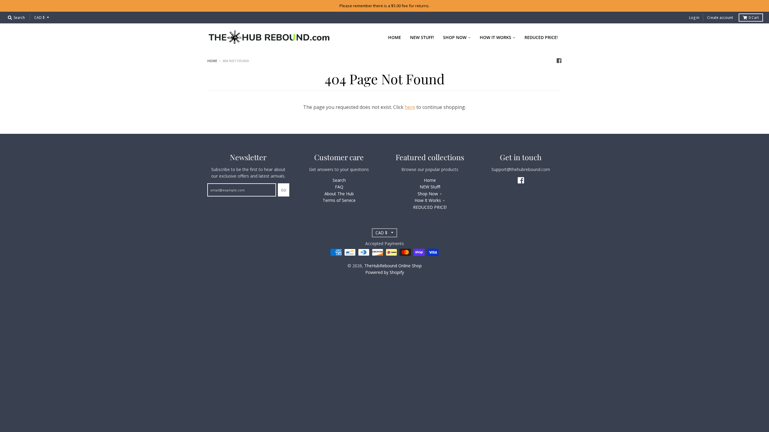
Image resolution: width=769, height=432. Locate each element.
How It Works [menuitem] (495, 37)
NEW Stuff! (430, 187)
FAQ (339, 187)
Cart (754, 17)
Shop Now (428, 193)
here (410, 107)
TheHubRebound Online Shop (393, 265)
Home (212, 60)
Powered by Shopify (384, 272)
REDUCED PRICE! (430, 207)
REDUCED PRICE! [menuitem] (541, 37)
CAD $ (39, 17)
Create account (720, 17)
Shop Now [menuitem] (455, 37)
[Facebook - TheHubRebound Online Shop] (559, 60)
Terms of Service (339, 200)
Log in (694, 17)
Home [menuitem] (394, 37)
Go (283, 190)
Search (339, 180)
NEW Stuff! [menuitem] (422, 37)
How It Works (428, 200)
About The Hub (339, 193)
